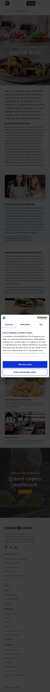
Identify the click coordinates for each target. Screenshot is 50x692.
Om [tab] (41, 324)
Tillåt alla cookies (25, 364)
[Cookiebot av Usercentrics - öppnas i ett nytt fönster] (37, 318)
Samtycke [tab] (9, 324)
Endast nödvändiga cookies (25, 372)
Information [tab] (25, 324)
